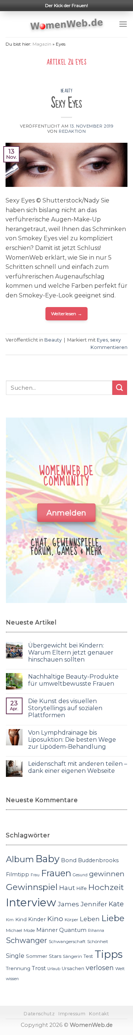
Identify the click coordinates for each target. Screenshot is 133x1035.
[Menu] (123, 24)
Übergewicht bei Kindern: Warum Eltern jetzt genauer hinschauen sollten (70, 652)
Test (88, 956)
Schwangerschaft (67, 941)
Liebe (113, 918)
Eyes (102, 340)
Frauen (56, 873)
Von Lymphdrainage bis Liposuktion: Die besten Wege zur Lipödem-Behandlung (72, 739)
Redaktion (72, 131)
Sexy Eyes (66, 103)
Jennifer (94, 904)
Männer (47, 930)
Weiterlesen (66, 313)
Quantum (72, 929)
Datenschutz (39, 1013)
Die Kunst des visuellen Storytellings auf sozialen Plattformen (65, 708)
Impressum (72, 1013)
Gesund (80, 875)
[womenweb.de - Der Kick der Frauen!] (67, 24)
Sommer (36, 956)
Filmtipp (17, 874)
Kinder (37, 919)
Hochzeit (106, 887)
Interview (31, 902)
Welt (120, 968)
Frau (35, 875)
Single (15, 955)
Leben (90, 919)
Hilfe (81, 888)
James (68, 904)
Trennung (18, 968)
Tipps (109, 954)
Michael (14, 930)
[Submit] (119, 387)
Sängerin (72, 956)
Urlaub (53, 968)
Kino (55, 918)
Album (20, 859)
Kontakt (99, 1013)
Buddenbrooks (98, 860)
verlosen (100, 968)
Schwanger (26, 940)
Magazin (42, 44)
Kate (116, 904)
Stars (55, 956)
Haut (67, 887)
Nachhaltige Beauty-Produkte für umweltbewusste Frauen (73, 680)
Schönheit (97, 941)
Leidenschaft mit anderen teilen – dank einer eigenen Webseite (77, 767)
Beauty (66, 91)
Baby (47, 858)
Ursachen (73, 968)
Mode (29, 930)
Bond (68, 860)
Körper (71, 919)
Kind (21, 919)
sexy (115, 340)
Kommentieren (109, 347)
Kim (10, 919)
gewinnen (107, 874)
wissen (12, 978)
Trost (39, 968)
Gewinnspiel (32, 887)
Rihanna (96, 930)
